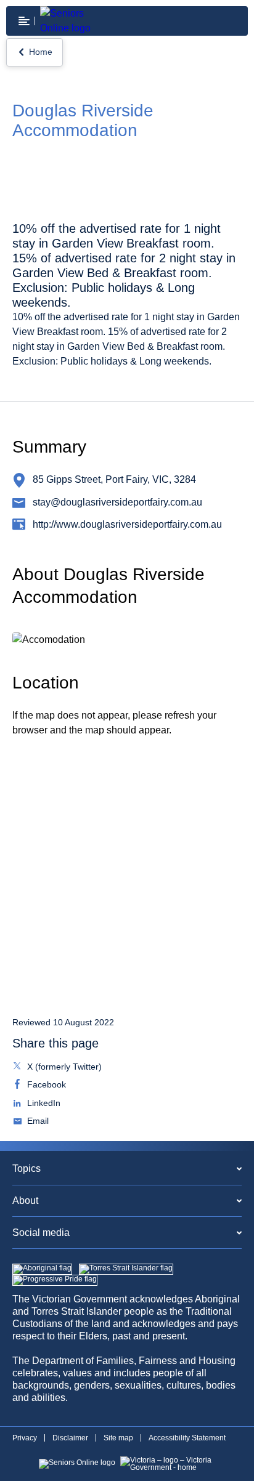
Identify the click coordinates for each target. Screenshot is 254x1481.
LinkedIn (42, 1104)
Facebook (45, 1085)
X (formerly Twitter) (63, 1068)
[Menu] (24, 21)
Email (37, 1122)
